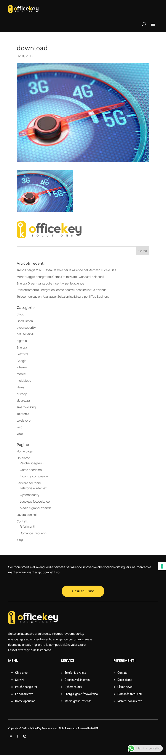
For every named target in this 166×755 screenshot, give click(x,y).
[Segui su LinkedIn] (10, 736)
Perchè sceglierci (26, 687)
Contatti (22, 521)
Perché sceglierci (31, 463)
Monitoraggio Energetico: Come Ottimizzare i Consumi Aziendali (60, 277)
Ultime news (124, 687)
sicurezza (23, 400)
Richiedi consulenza (129, 701)
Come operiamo (31, 470)
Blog (20, 540)
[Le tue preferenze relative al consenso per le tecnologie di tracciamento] (162, 566)
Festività (23, 354)
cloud (20, 314)
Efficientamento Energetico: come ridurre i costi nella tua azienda (62, 290)
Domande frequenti (33, 533)
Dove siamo (124, 680)
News (20, 387)
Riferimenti (27, 526)
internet (22, 367)
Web (20, 433)
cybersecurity (26, 327)
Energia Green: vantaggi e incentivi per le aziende (50, 283)
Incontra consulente (34, 476)
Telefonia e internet (33, 488)
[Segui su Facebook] (17, 736)
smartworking (26, 407)
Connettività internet (77, 680)
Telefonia (23, 414)
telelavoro (23, 420)
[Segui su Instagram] (24, 736)
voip (19, 427)
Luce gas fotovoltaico (35, 501)
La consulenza (24, 694)
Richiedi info (83, 591)
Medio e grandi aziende (35, 508)
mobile (21, 374)
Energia (22, 347)
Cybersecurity (29, 495)
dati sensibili (25, 334)
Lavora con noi (27, 515)
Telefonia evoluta (75, 673)
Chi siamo (23, 458)
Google (21, 361)
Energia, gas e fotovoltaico (81, 694)
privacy (22, 394)
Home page (24, 451)
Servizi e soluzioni (29, 483)
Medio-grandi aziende (78, 701)
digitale (22, 341)
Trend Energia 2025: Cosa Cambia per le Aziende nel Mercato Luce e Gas (66, 270)
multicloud (24, 380)
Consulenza (25, 321)
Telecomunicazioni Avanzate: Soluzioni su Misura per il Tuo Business (63, 296)
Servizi (19, 680)
